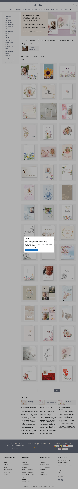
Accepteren (32, 250)
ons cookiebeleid (49, 247)
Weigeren (46, 250)
